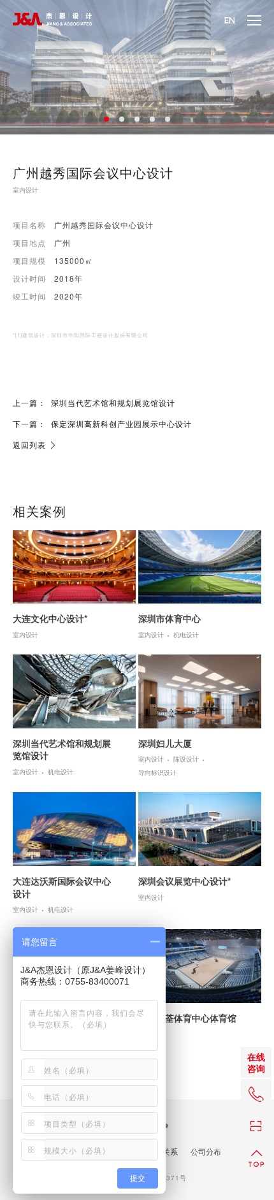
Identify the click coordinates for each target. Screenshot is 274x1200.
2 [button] (121, 119)
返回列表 (29, 444)
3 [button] (137, 119)
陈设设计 (186, 759)
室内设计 (25, 190)
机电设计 (186, 635)
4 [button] (152, 119)
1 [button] (106, 119)
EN (229, 20)
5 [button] (167, 119)
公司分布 (206, 1151)
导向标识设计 (157, 773)
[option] (137, 67)
